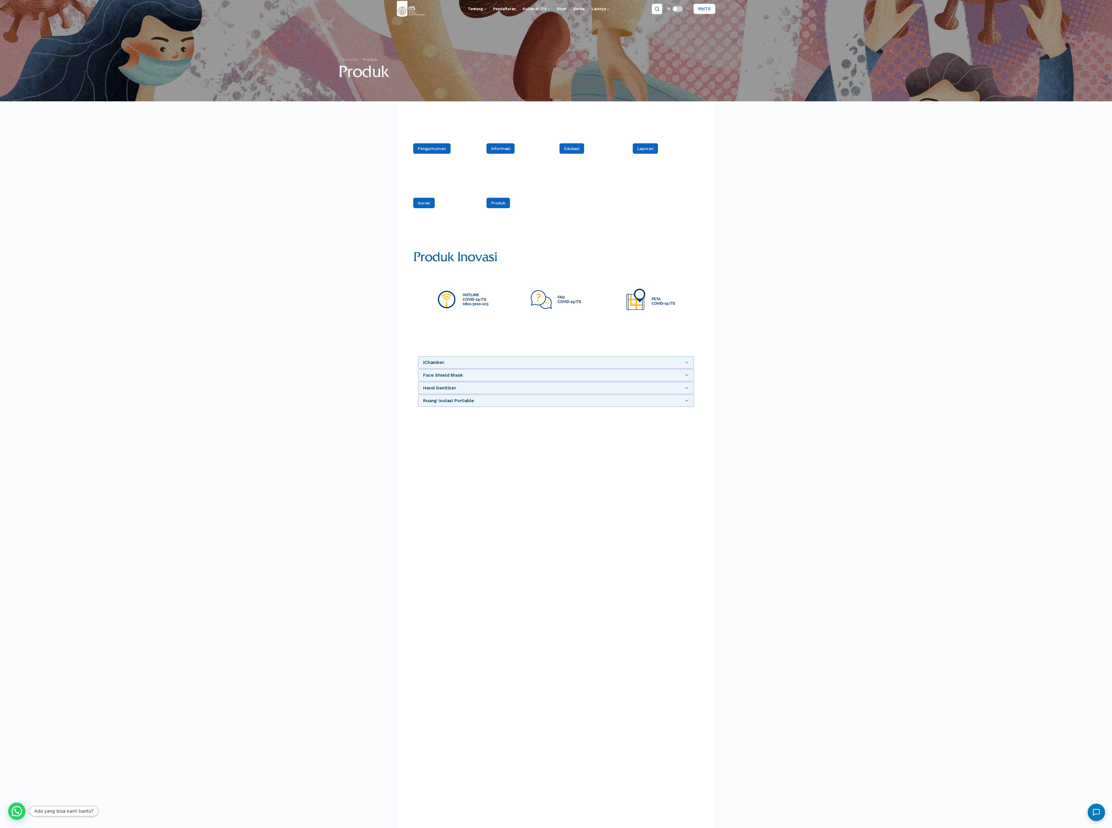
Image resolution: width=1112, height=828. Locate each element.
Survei (424, 203)
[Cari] (657, 9)
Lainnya (599, 9)
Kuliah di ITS (535, 9)
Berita (579, 9)
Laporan (645, 148)
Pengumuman (432, 148)
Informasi (500, 148)
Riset (561, 9)
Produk (498, 203)
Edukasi (571, 148)
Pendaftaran (504, 9)
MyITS (704, 8)
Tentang (475, 9)
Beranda (350, 59)
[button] (16, 811)
